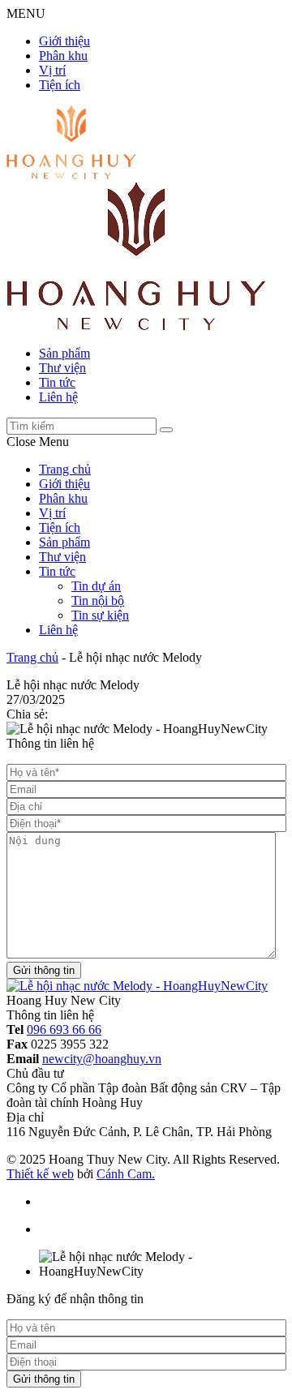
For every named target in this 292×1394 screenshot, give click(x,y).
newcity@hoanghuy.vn (101, 1059)
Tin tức (57, 382)
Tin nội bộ (97, 600)
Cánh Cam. (126, 1174)
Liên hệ (58, 397)
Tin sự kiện (100, 615)
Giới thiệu (64, 41)
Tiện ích (59, 85)
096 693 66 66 (64, 1029)
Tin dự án (96, 586)
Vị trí (52, 70)
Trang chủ (65, 469)
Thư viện (62, 368)
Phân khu (63, 55)
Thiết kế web (40, 1174)
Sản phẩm (64, 353)
